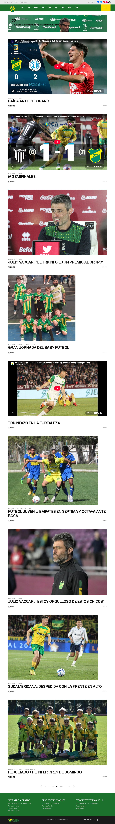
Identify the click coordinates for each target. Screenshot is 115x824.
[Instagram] (106, 2)
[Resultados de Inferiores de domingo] (57, 732)
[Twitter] (101, 2)
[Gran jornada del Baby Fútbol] (41, 308)
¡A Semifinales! (22, 176)
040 (61, 786)
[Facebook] (98, 2)
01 (45, 786)
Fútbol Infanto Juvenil (26, 344)
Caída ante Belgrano (28, 101)
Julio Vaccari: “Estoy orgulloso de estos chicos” (56, 601)
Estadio (11, 508)
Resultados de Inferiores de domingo (45, 772)
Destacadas (12, 98)
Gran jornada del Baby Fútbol (38, 347)
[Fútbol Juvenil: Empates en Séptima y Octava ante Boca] (53, 470)
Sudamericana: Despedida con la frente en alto (55, 686)
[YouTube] (104, 2)
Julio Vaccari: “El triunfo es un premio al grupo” (56, 262)
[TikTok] (109, 2)
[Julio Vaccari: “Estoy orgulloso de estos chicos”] (57, 562)
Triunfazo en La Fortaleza (34, 423)
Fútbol (20, 98)
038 (53, 786)
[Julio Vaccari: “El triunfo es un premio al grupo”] (57, 222)
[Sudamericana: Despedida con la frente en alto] (53, 647)
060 (69, 786)
